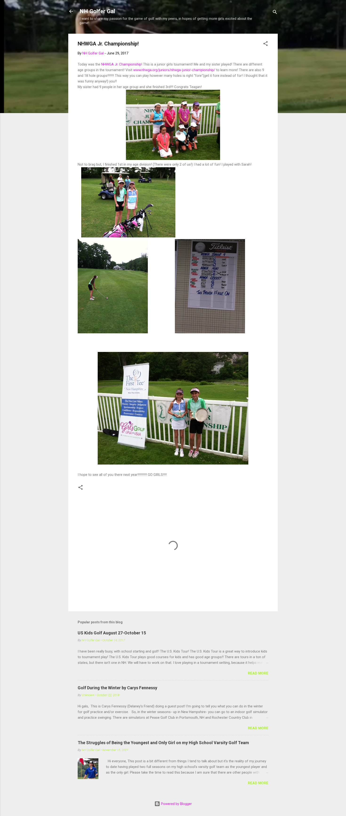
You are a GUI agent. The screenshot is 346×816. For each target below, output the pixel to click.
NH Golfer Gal (97, 11)
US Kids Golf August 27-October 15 (112, 632)
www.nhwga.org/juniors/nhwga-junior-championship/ (174, 70)
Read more (258, 673)
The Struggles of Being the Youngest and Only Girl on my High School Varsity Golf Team (163, 742)
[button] (265, 44)
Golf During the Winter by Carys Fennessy (117, 687)
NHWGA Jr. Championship (121, 64)
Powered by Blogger (176, 804)
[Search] (275, 13)
